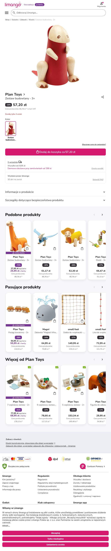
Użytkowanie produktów (84, 486)
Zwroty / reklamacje (82, 483)
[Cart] (27, 248)
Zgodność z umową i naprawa (86, 496)
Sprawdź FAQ (98, 179)
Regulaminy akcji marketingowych (53, 483)
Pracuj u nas (7, 486)
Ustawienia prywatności (48, 489)
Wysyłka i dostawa (81, 479)
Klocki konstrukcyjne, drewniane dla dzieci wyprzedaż (29, 443)
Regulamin (42, 479)
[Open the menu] (6, 12)
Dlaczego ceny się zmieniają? (94, 144)
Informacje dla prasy (11, 489)
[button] (20, 109)
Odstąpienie (78, 492)
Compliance (43, 492)
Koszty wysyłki (97, 168)
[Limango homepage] (13, 4)
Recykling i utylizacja (82, 489)
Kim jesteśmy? (8, 479)
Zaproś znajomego (10, 483)
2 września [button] (13, 162)
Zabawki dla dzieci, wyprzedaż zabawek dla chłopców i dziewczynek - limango (40, 446)
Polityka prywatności (47, 486)
